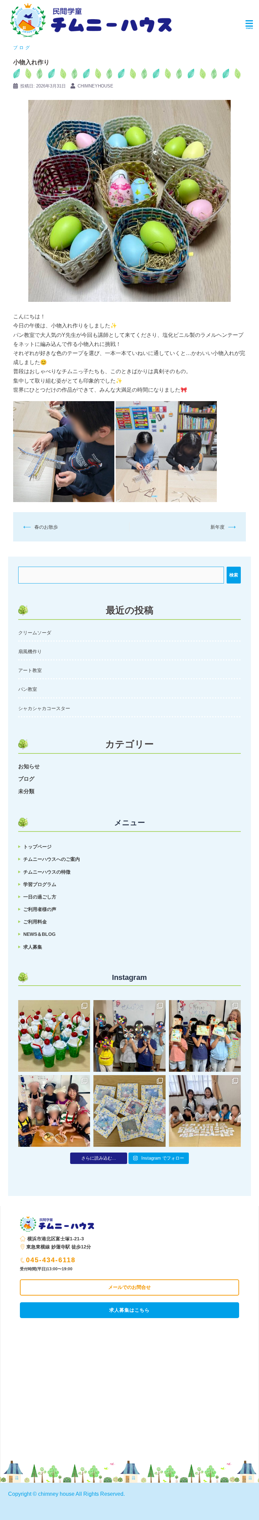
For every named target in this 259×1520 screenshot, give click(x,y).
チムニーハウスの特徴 (46, 872)
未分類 (26, 791)
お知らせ (29, 766)
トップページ (37, 846)
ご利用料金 (35, 921)
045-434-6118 (51, 1260)
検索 (233, 574)
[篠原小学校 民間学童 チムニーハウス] (91, 18)
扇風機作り (30, 651)
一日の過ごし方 (39, 896)
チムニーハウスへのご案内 (51, 859)
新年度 (217, 527)
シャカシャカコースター (44, 708)
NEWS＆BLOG (39, 934)
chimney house (56, 1494)
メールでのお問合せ (129, 1287)
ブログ (22, 47)
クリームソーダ (34, 632)
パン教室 (27, 689)
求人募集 (32, 947)
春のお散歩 (46, 527)
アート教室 (30, 670)
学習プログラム (39, 884)
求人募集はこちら (129, 1310)
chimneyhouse (95, 86)
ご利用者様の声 (39, 909)
